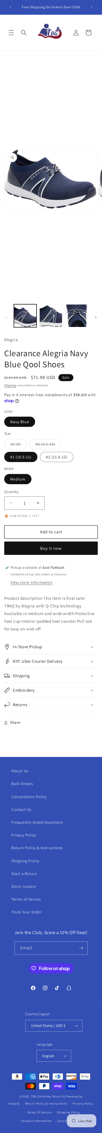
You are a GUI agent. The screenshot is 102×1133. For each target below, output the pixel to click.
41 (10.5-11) (20, 457)
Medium (18, 479)
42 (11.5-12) (56, 457)
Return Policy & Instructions (37, 847)
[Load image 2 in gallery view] (50, 315)
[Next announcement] (91, 7)
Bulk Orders (22, 783)
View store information (31, 582)
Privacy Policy (23, 835)
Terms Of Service (39, 1112)
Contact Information (36, 1121)
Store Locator (24, 886)
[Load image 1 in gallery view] (25, 315)
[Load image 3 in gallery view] (76, 315)
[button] (11, 32)
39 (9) (18, 445)
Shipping (10, 385)
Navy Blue (19, 421)
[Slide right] (96, 317)
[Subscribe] (81, 948)
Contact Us (21, 809)
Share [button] (15, 722)
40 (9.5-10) (48, 445)
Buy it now (51, 548)
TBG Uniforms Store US (48, 1096)
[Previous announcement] (10, 7)
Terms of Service (26, 899)
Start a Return (24, 873)
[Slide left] (6, 317)
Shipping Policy (25, 860)
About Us (19, 770)
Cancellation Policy (28, 796)
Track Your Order (26, 911)
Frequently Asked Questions (37, 822)
